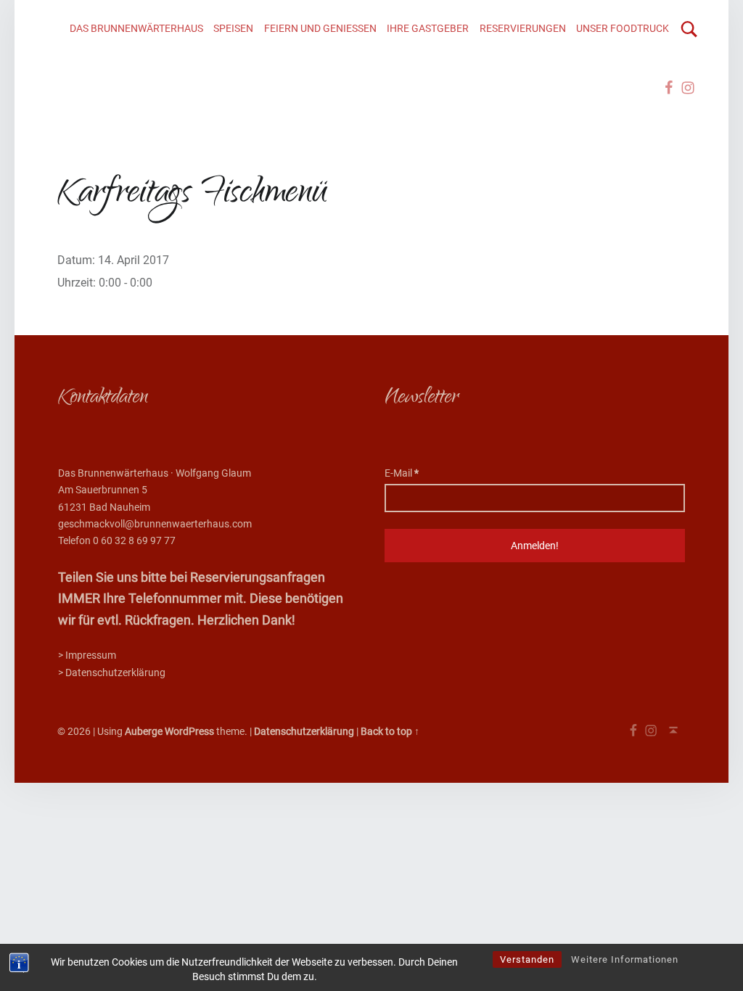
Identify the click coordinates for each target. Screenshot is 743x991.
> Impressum (87, 655)
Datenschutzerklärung (304, 731)
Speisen (233, 28)
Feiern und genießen (320, 28)
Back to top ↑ (390, 731)
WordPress (189, 731)
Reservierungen (523, 28)
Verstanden (527, 959)
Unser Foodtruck (622, 28)
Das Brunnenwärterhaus (136, 28)
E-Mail (402, 473)
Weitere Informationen (624, 959)
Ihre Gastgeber (428, 28)
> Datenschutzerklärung (111, 673)
